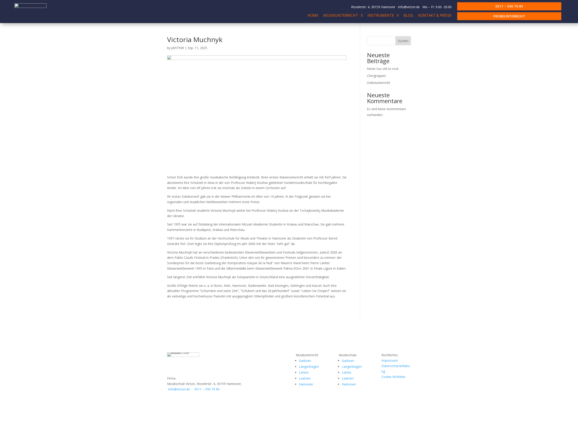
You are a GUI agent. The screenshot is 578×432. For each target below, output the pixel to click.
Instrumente (381, 16)
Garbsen (305, 360)
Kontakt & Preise (435, 16)
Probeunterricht (509, 16)
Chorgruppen (376, 76)
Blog (408, 16)
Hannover (306, 384)
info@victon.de (409, 7)
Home (313, 16)
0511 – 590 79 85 (509, 6)
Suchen (403, 41)
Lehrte (303, 372)
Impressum (389, 360)
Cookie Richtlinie (393, 377)
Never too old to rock (383, 68)
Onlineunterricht (378, 83)
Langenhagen (309, 366)
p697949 (177, 48)
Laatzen (305, 378)
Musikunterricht (340, 16)
